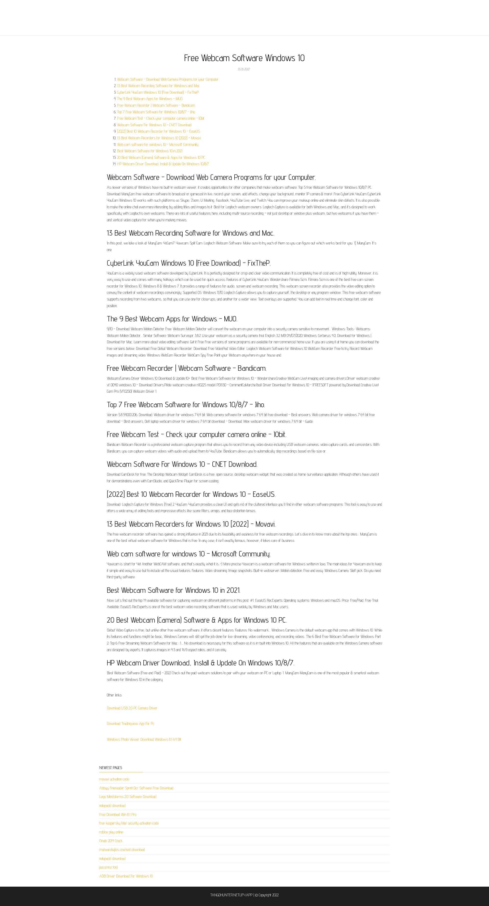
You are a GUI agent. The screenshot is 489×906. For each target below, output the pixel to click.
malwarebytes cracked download (122, 849)
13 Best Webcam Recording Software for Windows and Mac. (158, 85)
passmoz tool (108, 867)
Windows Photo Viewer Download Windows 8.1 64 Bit (144, 739)
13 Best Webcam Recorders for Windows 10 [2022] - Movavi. (159, 137)
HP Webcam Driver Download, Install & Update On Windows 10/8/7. (163, 163)
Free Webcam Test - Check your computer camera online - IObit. (161, 118)
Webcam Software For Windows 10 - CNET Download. (154, 124)
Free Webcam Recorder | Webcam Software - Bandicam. (156, 105)
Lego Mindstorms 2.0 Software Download (127, 796)
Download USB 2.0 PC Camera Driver (132, 708)
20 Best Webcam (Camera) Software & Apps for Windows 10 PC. (161, 157)
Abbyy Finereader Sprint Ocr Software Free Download (136, 788)
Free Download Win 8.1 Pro (117, 814)
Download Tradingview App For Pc (130, 723)
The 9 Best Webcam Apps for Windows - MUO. (150, 98)
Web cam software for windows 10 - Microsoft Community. (158, 144)
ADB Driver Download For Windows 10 (126, 876)
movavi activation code (114, 779)
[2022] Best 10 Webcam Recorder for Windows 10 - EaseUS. (158, 131)
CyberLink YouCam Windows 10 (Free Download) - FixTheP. (158, 92)
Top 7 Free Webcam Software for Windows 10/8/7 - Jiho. (156, 111)
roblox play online (111, 832)
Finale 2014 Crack (111, 840)
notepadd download (112, 805)
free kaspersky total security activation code (129, 823)
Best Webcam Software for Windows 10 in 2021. (150, 150)
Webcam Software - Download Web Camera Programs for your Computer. (168, 79)
